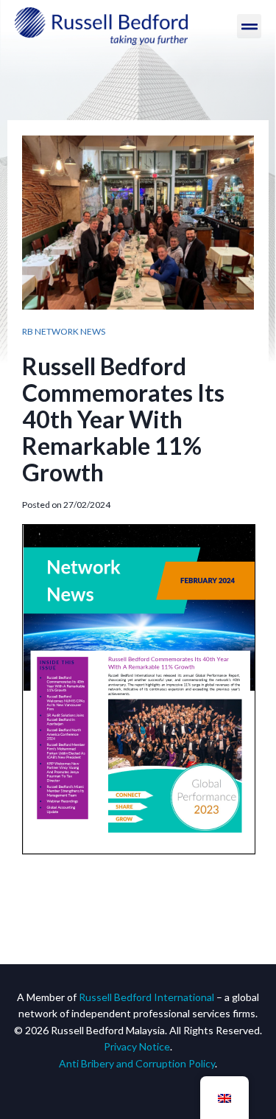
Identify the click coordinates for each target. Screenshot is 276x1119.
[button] (249, 26)
